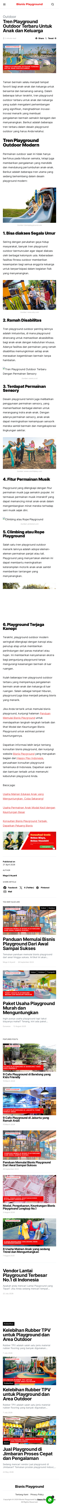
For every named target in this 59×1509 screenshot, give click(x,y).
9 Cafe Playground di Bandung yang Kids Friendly (27, 1076)
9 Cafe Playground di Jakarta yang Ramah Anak (26, 1119)
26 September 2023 (11, 1169)
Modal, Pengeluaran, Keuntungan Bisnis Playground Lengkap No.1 (29, 1207)
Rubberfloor (8, 1324)
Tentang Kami (21, 1494)
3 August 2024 (9, 1212)
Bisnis (6, 1443)
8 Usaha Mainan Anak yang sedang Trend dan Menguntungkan (26, 1250)
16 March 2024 (9, 1081)
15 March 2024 (9, 1124)
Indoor (43, 908)
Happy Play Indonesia (29, 758)
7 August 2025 (8, 1256)
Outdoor (9, 17)
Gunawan (7, 1026)
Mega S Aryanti (10, 875)
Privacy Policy (37, 1494)
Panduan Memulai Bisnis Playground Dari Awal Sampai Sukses (27, 1164)
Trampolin (51, 972)
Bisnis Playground (24, 753)
